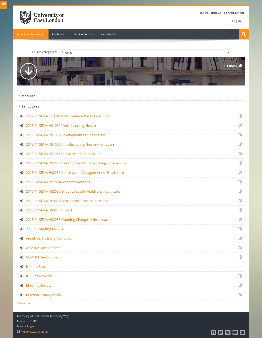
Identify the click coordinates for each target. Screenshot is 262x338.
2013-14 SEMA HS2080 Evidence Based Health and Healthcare (73, 191)
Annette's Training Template (48, 238)
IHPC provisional (39, 276)
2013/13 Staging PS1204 (44, 229)
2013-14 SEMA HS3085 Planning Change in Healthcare (67, 219)
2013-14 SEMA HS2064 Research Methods (58, 182)
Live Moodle (108, 34)
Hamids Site (35, 266)
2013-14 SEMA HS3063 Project (49, 210)
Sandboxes (30, 106)
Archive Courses (84, 34)
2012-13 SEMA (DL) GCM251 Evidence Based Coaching (67, 116)
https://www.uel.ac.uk (34, 331)
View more (24, 303)
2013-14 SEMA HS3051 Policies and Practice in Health (67, 201)
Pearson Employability (43, 295)
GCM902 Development (43, 248)
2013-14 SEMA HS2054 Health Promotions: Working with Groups (76, 163)
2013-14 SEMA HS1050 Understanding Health (61, 125)
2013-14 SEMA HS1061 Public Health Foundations (64, 154)
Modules (28, 96)
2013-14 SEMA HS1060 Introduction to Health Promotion (70, 144)
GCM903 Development (43, 257)
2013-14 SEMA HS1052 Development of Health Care (65, 135)
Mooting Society (38, 285)
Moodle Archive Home (30, 34)
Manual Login (25, 326)
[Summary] (241, 116)
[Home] (43, 17)
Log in (236, 21)
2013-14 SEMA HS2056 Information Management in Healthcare (75, 172)
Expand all (234, 65)
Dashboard (59, 34)
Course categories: (44, 52)
